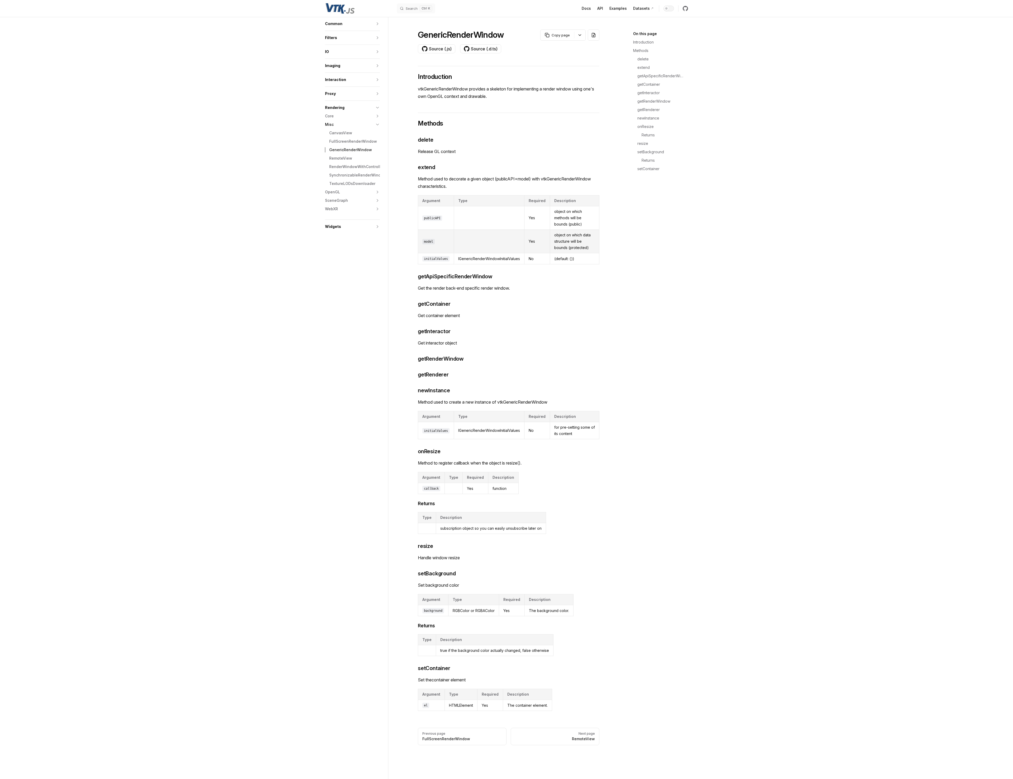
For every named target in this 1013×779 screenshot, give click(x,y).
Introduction (643, 42)
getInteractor (648, 92)
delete (643, 59)
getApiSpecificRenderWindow (660, 76)
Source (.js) (440, 48)
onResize (645, 126)
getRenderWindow (653, 101)
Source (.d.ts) (484, 48)
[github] (685, 8)
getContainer (648, 84)
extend (643, 67)
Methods (640, 50)
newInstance (648, 118)
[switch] (668, 8)
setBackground (650, 152)
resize (642, 143)
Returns (648, 135)
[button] (352, 24)
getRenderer (648, 109)
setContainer (648, 168)
